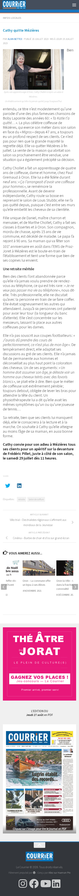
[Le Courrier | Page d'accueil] (18, 5)
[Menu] (74, 5)
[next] (75, 587)
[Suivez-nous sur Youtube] (45, 883)
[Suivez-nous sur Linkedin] (56, 883)
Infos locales (12, 18)
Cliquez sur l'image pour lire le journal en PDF (39, 829)
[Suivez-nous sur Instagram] (23, 883)
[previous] (4, 587)
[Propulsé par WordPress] (34, 872)
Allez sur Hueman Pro (59, 872)
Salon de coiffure (36, 499)
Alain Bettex (15, 39)
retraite (21, 499)
